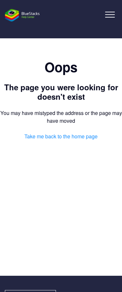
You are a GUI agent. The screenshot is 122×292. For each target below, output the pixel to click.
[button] (109, 14)
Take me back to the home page (61, 136)
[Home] (22, 15)
